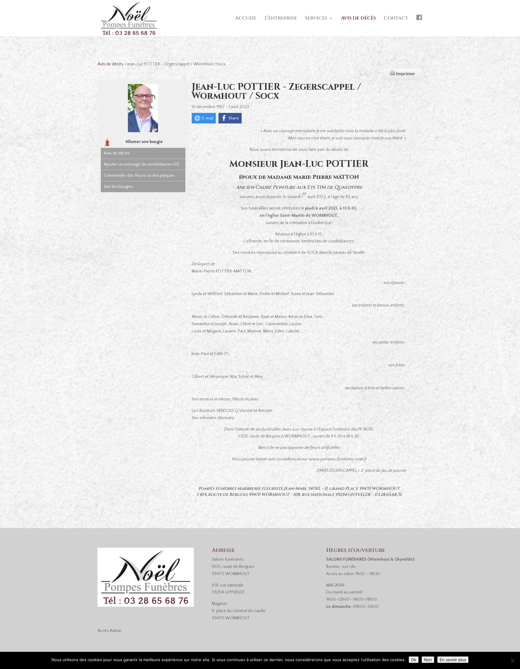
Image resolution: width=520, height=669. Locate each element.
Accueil (246, 18)
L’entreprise (281, 18)
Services (316, 18)
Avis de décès (358, 18)
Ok (413, 659)
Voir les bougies (118, 186)
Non (428, 659)
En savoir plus (453, 659)
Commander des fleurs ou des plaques (139, 175)
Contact (396, 18)
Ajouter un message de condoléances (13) (141, 164)
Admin (115, 630)
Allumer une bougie (144, 141)
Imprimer (405, 73)
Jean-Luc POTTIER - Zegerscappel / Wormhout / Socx (276, 91)
